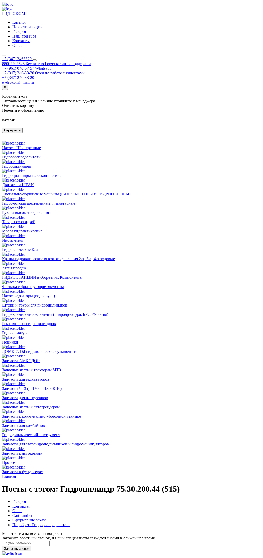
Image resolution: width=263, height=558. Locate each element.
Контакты (21, 506)
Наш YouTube (24, 36)
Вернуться (12, 130)
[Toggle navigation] (4, 55)
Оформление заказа (29, 520)
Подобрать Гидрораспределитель (41, 525)
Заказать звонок (16, 549)
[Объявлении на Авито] (12, 553)
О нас (17, 511)
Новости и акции (27, 27)
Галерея (19, 31)
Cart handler (22, 515)
